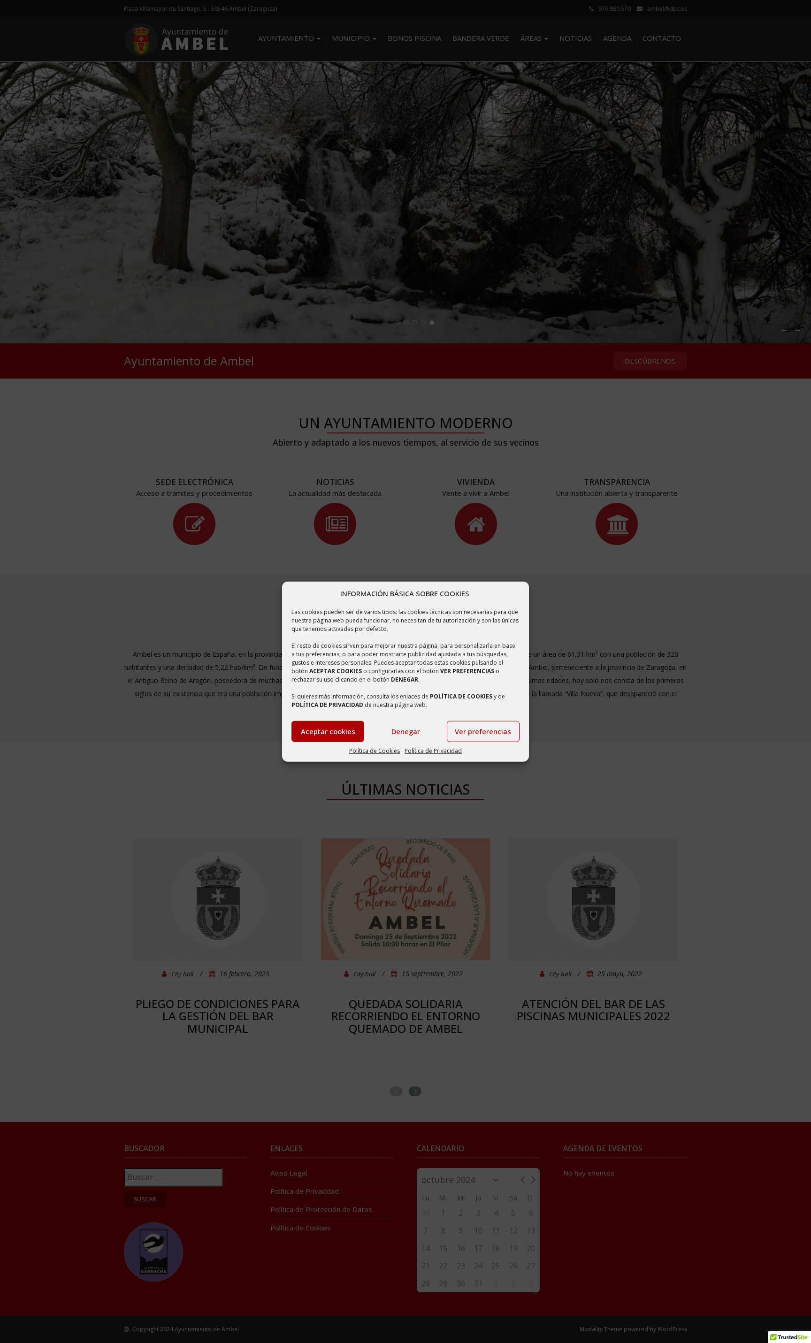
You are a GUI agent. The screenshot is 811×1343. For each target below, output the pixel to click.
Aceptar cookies (328, 731)
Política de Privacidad (433, 751)
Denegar (405, 731)
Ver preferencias (483, 731)
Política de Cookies (374, 751)
